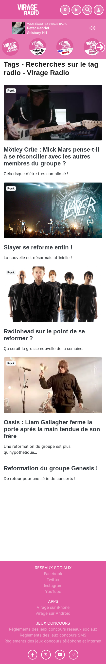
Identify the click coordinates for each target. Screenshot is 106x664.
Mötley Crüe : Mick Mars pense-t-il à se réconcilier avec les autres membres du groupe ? (51, 156)
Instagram (53, 585)
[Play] (6, 43)
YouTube (53, 591)
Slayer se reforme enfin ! (38, 247)
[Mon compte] (99, 10)
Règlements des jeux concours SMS (53, 635)
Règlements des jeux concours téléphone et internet (53, 640)
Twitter (53, 579)
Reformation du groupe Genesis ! (51, 468)
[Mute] (92, 28)
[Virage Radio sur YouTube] (60, 655)
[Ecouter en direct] (76, 10)
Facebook (53, 573)
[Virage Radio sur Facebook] (32, 655)
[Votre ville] (65, 10)
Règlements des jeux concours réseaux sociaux (53, 629)
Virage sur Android (53, 613)
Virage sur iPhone (53, 607)
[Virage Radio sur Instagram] (73, 655)
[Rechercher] (87, 10)
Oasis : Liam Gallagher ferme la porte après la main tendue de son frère (52, 429)
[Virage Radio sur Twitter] (46, 655)
